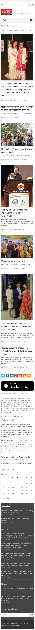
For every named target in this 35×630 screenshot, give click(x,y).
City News (17, 100)
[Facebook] (7, 375)
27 (13, 494)
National (22, 229)
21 (17, 490)
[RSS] (29, 375)
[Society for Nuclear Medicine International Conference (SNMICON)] (17, 186)
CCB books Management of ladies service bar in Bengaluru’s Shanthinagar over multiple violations (17, 573)
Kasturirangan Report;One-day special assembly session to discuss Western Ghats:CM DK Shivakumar (16, 546)
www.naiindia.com (16, 416)
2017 (7, 25)
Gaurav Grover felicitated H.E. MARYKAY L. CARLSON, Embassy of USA (17, 351)
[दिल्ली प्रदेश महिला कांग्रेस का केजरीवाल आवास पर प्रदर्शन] (17, 134)
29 (22, 494)
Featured (24, 100)
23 (27, 490)
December (12, 25)
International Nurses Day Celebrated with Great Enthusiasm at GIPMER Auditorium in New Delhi (17, 598)
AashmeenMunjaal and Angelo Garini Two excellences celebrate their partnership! (16, 326)
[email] (25, 375)
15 (22, 487)
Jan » (7, 498)
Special (23, 341)
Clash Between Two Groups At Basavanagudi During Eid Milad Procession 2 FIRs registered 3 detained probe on (17, 536)
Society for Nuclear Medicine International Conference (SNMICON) (14, 213)
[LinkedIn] (12, 375)
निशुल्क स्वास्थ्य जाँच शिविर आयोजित (14, 261)
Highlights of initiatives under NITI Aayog (16, 463)
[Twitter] (3, 375)
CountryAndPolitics (11, 623)
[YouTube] (20, 375)
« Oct (3, 498)
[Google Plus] (16, 375)
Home (3, 25)
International (18, 367)
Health (23, 268)
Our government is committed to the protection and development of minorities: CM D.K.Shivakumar (17, 556)
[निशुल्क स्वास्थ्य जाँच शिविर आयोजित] (17, 246)
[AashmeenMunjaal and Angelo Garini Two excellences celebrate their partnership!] (17, 297)
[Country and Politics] (17, 12)
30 (27, 494)
